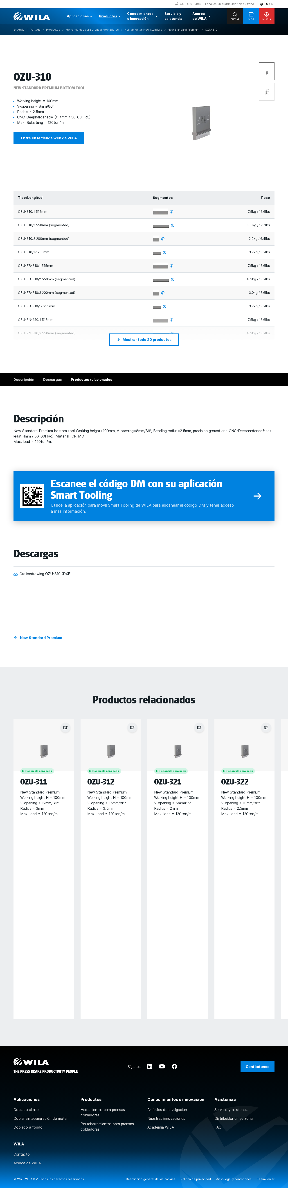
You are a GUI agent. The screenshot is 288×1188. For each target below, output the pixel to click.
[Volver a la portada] (32, 16)
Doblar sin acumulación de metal (40, 1118)
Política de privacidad (196, 1179)
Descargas (52, 379)
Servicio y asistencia (231, 1109)
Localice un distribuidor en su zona (229, 4)
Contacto (22, 1154)
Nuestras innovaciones (166, 1118)
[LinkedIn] (149, 1067)
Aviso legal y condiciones (234, 1179)
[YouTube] (162, 1067)
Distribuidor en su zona (233, 1118)
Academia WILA (160, 1127)
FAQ (217, 1127)
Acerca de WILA (27, 1163)
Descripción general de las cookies (151, 1179)
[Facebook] (174, 1067)
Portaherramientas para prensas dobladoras (107, 1126)
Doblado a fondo (28, 1127)
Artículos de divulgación (167, 1109)
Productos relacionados (91, 379)
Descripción (24, 379)
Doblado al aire (26, 1109)
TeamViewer (265, 1179)
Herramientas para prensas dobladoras (103, 1112)
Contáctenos (257, 1066)
